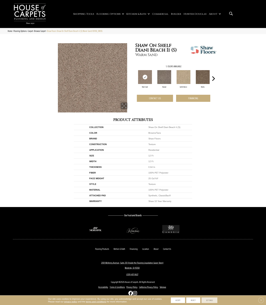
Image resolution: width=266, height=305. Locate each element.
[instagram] (134, 294)
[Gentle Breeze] (183, 77)
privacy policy (70, 301)
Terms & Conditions (117, 287)
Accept (177, 300)
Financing (193, 98)
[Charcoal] (164, 77)
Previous (133, 74)
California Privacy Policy (148, 287)
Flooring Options (20, 31)
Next (213, 74)
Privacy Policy (131, 287)
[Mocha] (202, 77)
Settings (209, 300)
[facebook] (129, 294)
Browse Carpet (40, 31)
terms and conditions (96, 301)
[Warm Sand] (145, 77)
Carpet (30, 31)
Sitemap (163, 287)
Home (10, 31)
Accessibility (103, 287)
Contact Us (155, 98)
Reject (193, 300)
